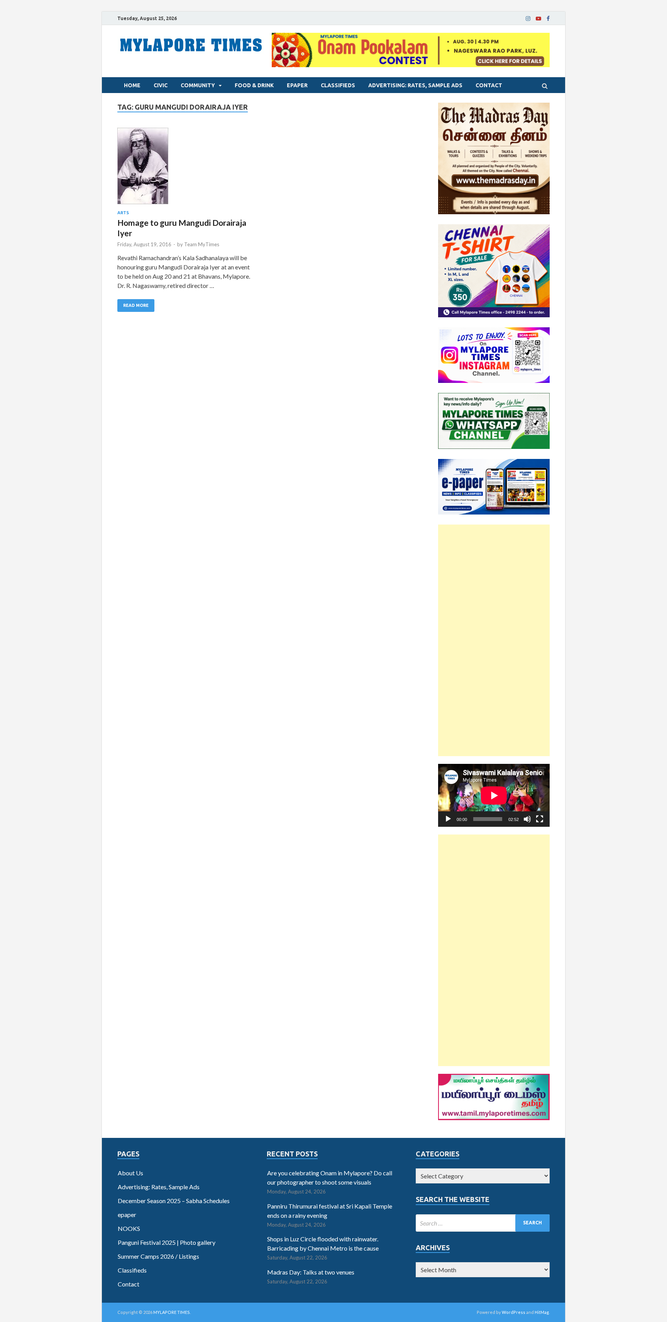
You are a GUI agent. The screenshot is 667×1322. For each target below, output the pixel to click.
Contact (489, 85)
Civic (161, 85)
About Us (130, 1172)
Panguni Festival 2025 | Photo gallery (166, 1242)
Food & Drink (254, 85)
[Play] (448, 819)
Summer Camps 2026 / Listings (158, 1256)
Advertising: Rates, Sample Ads (415, 85)
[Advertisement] (494, 640)
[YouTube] (538, 18)
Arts (123, 212)
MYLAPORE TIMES (171, 1312)
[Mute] (527, 819)
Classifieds (338, 85)
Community (198, 85)
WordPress (513, 1312)
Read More (136, 305)
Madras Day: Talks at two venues (310, 1272)
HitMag (542, 1312)
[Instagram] (528, 18)
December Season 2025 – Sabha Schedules (174, 1200)
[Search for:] (483, 1223)
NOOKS (129, 1228)
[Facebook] (548, 18)
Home (132, 85)
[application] (494, 795)
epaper (297, 85)
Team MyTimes (201, 244)
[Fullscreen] (539, 819)
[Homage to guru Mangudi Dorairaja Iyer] (186, 169)
